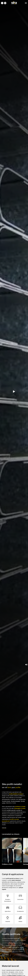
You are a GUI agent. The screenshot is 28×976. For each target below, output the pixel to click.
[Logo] (14, 3)
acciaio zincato (6, 801)
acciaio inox (22, 799)
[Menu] (25, 3)
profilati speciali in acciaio (13, 810)
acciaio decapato (15, 801)
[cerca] (2, 3)
